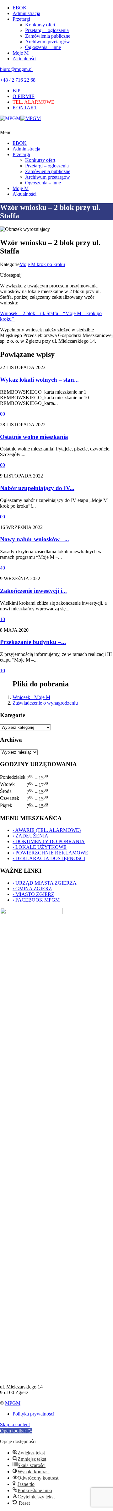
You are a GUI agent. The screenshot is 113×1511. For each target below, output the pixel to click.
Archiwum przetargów (47, 41)
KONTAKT (25, 107)
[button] (16, 1430)
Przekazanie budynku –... (33, 642)
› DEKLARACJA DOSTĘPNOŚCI (49, 858)
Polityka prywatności (33, 1413)
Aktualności (24, 58)
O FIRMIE (24, 96)
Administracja (26, 13)
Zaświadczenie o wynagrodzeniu (45, 703)
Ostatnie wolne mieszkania (34, 437)
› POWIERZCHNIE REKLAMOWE (50, 852)
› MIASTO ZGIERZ (33, 894)
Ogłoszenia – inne (43, 47)
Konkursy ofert (40, 24)
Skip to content (15, 1424)
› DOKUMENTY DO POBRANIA (49, 841)
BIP (16, 90)
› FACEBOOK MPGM (36, 900)
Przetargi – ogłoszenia (47, 30)
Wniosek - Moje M (31, 697)
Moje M (21, 53)
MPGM (12, 1403)
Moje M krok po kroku (42, 264)
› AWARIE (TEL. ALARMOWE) (47, 830)
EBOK (20, 7)
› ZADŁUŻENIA (30, 835)
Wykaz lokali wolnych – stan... (39, 379)
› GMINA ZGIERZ (32, 888)
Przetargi (21, 19)
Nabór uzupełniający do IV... (37, 488)
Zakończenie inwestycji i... (33, 590)
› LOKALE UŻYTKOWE (40, 847)
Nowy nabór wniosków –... (34, 539)
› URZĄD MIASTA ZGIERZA (45, 883)
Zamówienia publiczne (47, 36)
